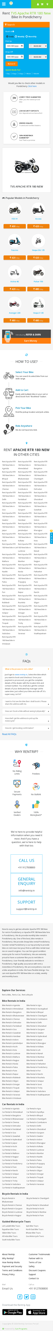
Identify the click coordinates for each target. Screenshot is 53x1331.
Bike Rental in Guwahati (11, 1033)
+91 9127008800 (38, 1288)
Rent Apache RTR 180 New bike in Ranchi (40, 588)
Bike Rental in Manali (35, 1053)
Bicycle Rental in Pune (35, 1215)
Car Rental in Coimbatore (37, 1122)
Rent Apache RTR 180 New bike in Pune (40, 578)
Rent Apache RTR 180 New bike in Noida (25, 568)
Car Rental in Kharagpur (36, 1143)
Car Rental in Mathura (10, 1153)
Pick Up (9, 41)
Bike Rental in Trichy (34, 1088)
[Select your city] (48, 4)
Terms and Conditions (12, 1270)
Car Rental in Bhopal (35, 1115)
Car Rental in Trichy (9, 1181)
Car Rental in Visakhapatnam (13, 1187)
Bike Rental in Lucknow (11, 1053)
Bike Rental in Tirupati (10, 1088)
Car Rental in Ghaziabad (36, 1129)
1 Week (28, 73)
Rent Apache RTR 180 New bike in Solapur (9, 609)
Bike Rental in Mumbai (35, 1057)
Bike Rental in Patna (10, 1067)
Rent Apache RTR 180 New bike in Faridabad (25, 496)
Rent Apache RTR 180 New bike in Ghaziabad (40, 496)
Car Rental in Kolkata (35, 1146)
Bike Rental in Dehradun (11, 1022)
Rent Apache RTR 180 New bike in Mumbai (25, 558)
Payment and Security (12, 1266)
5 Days (21, 73)
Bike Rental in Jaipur (34, 1040)
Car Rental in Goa (9, 1132)
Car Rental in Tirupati (35, 1177)
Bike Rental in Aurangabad (37, 1009)
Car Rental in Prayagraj (36, 1163)
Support (32, 1274)
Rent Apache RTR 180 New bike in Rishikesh (9, 599)
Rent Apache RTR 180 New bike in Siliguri (40, 599)
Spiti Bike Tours (32, 1226)
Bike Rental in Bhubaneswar (13, 1015)
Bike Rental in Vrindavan (11, 1098)
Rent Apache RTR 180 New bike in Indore (40, 516)
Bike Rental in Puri (34, 1070)
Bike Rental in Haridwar (11, 1036)
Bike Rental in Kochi (10, 1046)
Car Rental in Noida (10, 1160)
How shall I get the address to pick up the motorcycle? (21, 719)
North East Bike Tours (34, 1229)
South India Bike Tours (11, 1239)
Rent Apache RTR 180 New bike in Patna (9, 578)
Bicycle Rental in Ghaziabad (37, 1205)
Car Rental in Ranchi (10, 1170)
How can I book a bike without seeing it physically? (25, 711)
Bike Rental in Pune (9, 1070)
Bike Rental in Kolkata (35, 1046)
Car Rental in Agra (34, 1108)
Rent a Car (16, 995)
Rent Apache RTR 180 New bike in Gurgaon (25, 506)
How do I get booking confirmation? (19, 728)
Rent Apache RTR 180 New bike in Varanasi (25, 630)
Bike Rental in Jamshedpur (12, 1043)
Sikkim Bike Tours (9, 1233)
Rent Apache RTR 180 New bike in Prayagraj (25, 578)
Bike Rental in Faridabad (11, 1026)
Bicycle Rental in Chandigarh (38, 1198)
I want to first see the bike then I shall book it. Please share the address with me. (25, 702)
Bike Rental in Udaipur (11, 1091)
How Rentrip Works (11, 1262)
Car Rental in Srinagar (35, 1174)
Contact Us (34, 1278)
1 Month (36, 73)
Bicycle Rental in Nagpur (11, 1215)
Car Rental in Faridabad (11, 1129)
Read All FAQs (9, 734)
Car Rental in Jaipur (9, 1143)
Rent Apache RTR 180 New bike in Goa (9, 506)
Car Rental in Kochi (9, 1146)
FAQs (51, 538)
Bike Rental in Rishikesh (11, 1077)
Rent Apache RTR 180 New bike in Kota (40, 537)
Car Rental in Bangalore (11, 1115)
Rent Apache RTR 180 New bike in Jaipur (9, 527)
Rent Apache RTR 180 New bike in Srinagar (25, 609)
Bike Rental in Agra (34, 1005)
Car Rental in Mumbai (35, 1153)
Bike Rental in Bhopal (35, 1012)
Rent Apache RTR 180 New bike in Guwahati (40, 506)
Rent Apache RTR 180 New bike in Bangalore (40, 465)
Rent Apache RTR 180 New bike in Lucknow (25, 547)
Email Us (7, 1288)
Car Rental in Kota (9, 1150)
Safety (31, 1266)
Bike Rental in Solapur (35, 1081)
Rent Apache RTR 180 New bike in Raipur (25, 588)
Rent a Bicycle (27, 995)
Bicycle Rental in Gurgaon (12, 1208)
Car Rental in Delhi (34, 1126)
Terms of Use (35, 1262)
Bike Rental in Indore (10, 1040)
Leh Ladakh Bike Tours (11, 1226)
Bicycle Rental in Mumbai (36, 1212)
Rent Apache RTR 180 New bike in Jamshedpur (25, 527)
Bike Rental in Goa (9, 1029)
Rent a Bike (6, 995)
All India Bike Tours (9, 1236)
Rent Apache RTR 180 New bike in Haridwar (25, 516)
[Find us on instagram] (33, 1297)
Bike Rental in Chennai (11, 1019)
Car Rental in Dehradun (11, 1126)
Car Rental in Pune (9, 1167)
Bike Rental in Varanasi (11, 1095)
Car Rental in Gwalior (35, 1136)
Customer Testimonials (39, 1254)
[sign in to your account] (37, 4)
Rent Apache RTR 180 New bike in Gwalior (9, 516)
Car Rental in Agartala (10, 1108)
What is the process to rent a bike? (19, 669)
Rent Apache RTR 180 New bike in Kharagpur (40, 527)
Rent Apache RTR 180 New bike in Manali (40, 547)
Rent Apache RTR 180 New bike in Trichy (25, 619)
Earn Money (30, 340)
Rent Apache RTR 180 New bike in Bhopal (9, 475)
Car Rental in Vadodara (11, 1184)
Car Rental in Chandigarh (36, 1119)
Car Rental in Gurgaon (35, 1132)
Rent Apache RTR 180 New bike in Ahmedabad (25, 465)
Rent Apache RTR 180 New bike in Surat (40, 609)
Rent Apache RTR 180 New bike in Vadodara (9, 630)
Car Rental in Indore (34, 1139)
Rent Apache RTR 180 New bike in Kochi (9, 537)
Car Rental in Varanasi (35, 1184)
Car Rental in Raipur (34, 1167)
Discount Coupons (37, 1270)
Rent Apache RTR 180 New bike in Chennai (9, 485)
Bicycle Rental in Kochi (35, 1208)
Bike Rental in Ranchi (35, 1074)
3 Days (14, 73)
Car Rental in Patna (34, 1160)
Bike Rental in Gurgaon (36, 1029)
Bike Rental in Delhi (34, 1022)
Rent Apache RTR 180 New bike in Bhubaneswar (25, 475)
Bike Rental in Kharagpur (36, 1043)
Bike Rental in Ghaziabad (36, 1026)
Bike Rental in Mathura (11, 1057)
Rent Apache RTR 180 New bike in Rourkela (25, 599)
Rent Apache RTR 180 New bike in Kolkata (25, 537)
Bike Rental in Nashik (35, 1060)
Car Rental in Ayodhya (35, 1112)
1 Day (8, 73)
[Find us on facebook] (20, 1297)
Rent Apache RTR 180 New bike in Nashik (9, 568)
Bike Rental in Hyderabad (37, 1036)
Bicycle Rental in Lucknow (12, 1212)
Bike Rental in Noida (10, 1064)
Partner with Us (36, 1258)
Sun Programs (21, 1328)
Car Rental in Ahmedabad (12, 1112)
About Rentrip (8, 1254)
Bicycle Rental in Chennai (12, 1205)
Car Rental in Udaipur (35, 1181)
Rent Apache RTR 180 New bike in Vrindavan (9, 640)
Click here (32, 86)
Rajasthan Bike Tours (10, 1229)
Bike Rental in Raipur (10, 1074)
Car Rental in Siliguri (34, 1170)
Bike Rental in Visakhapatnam (38, 1095)
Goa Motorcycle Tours (35, 1236)
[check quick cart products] (42, 4)
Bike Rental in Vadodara (36, 1091)
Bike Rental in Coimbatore (37, 1019)
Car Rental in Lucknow (35, 1150)
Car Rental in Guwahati (11, 1136)
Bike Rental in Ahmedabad (12, 1009)
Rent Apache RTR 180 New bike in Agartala (9, 465)
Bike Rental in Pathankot (36, 1064)
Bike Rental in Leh (33, 1050)
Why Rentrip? (8, 1258)
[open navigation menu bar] (4, 4)
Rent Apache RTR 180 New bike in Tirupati (9, 619)
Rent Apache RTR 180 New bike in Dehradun (40, 485)
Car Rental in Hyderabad (12, 1139)
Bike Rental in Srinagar (11, 1084)
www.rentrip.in (21, 674)
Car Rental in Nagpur (10, 1157)
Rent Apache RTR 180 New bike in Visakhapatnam (40, 630)
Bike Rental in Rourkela (36, 1077)
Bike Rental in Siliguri (10, 1081)
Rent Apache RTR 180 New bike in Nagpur (40, 558)
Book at (9, 31)
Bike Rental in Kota (9, 1050)
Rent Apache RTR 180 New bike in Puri (9, 588)
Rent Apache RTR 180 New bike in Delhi (9, 496)
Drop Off (9, 52)
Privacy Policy (8, 1274)
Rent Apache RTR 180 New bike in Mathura (9, 558)
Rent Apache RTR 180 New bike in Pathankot (40, 568)
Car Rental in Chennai (10, 1122)
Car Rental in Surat (9, 1177)
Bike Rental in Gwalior (35, 1033)
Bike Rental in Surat (34, 1084)
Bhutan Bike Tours (33, 1233)
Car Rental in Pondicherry (12, 1163)
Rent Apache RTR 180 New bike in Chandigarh (40, 475)
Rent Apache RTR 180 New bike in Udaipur (40, 619)
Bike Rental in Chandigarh (37, 1015)
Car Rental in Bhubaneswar (13, 1119)
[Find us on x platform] (26, 1297)
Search (12, 64)
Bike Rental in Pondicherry (37, 1067)
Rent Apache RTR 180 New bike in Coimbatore (25, 485)
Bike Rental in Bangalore (11, 1012)
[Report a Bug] (3, 1328)
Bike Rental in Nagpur (10, 1060)
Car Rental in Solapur (10, 1174)
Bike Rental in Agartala (11, 1005)
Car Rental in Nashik (34, 1157)
